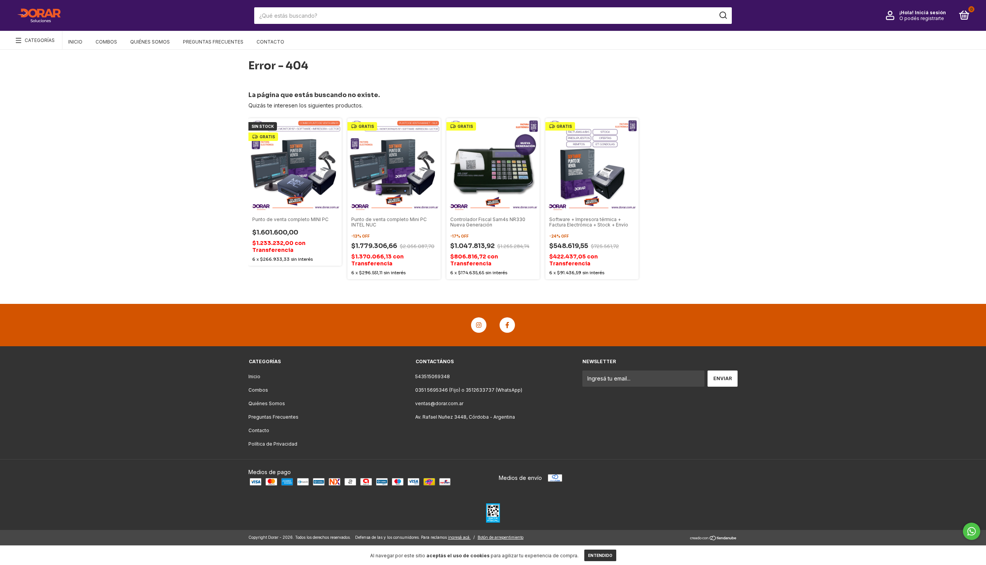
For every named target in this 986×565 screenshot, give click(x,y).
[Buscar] (722, 15)
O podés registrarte (921, 18)
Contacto (270, 42)
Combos (106, 42)
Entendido (600, 555)
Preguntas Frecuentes (213, 42)
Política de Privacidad (272, 444)
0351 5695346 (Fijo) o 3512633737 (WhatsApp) (468, 390)
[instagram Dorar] (478, 325)
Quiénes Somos (150, 42)
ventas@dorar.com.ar (439, 403)
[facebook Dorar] (507, 325)
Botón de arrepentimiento (500, 537)
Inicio (75, 42)
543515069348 (432, 376)
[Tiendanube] (713, 538)
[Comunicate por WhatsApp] (971, 531)
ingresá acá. (459, 537)
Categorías (40, 40)
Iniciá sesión (930, 12)
